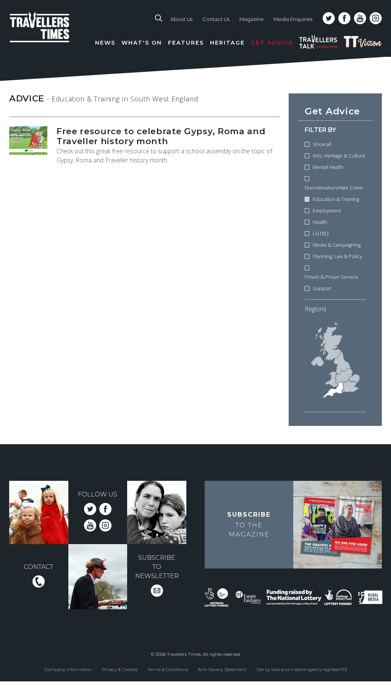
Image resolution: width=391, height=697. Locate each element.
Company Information (68, 669)
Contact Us (215, 19)
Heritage (227, 42)
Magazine (251, 19)
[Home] (50, 34)
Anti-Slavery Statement (222, 669)
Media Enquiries (292, 19)
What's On (141, 42)
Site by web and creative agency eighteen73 (301, 669)
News (105, 42)
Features (186, 42)
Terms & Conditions (167, 669)
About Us (181, 19)
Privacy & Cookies (119, 669)
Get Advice (272, 42)
